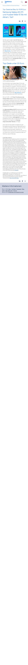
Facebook (19, 189)
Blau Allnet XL (18, 92)
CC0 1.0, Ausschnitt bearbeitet (9, 81)
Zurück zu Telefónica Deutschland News (11, 5)
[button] (19, 21)
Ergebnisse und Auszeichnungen (16, 192)
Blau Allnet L (8, 50)
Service (15, 190)
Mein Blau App (9, 190)
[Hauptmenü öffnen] (2, 2)
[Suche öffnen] (22, 2)
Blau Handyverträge (14, 178)
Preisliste (16, 170)
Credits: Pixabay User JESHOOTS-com (10, 80)
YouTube (13, 189)
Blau (9, 189)
